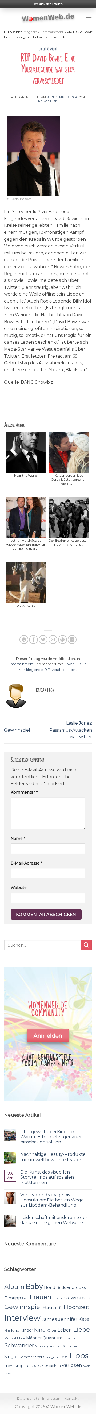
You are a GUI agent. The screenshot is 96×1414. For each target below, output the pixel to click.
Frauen (40, 1297)
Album (14, 1286)
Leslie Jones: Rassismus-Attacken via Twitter (70, 730)
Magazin (30, 32)
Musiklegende (31, 670)
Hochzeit (76, 1306)
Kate (83, 1319)
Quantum (52, 1337)
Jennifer (67, 1319)
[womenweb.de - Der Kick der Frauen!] (48, 17)
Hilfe (59, 1308)
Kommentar (24, 792)
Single (11, 1356)
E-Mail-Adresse (26, 863)
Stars (39, 1357)
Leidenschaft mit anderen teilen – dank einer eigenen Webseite (56, 1220)
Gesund (58, 1298)
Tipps (78, 1355)
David (82, 664)
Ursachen (53, 1366)
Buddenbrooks (71, 1287)
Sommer (26, 1357)
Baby (34, 1286)
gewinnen (77, 1297)
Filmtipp (12, 1298)
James (49, 1319)
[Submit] (86, 945)
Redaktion (48, 101)
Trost (28, 1365)
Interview (22, 1318)
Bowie (69, 664)
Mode (21, 1338)
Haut (48, 1307)
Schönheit (70, 1346)
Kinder (26, 1330)
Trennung (13, 1365)
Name (18, 838)
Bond (49, 1287)
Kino (40, 1330)
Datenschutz (28, 1399)
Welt (86, 1366)
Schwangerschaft (48, 1346)
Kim (7, 1330)
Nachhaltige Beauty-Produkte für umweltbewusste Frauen (53, 1157)
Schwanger (19, 1345)
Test (63, 1357)
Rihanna (69, 1338)
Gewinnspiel (17, 730)
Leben (65, 1330)
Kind (15, 1330)
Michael (10, 1338)
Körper (52, 1330)
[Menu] (89, 17)
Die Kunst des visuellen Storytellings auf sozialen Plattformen (47, 1177)
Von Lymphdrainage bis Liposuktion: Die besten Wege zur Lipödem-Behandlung (52, 1200)
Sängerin (52, 1357)
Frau (25, 1298)
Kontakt (71, 1399)
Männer (34, 1338)
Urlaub (38, 1366)
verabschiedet (64, 670)
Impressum (52, 1399)
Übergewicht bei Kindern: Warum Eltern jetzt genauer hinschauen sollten (51, 1137)
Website (19, 887)
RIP (47, 670)
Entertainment (51, 32)
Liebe (81, 1329)
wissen (9, 1373)
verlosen (72, 1365)
